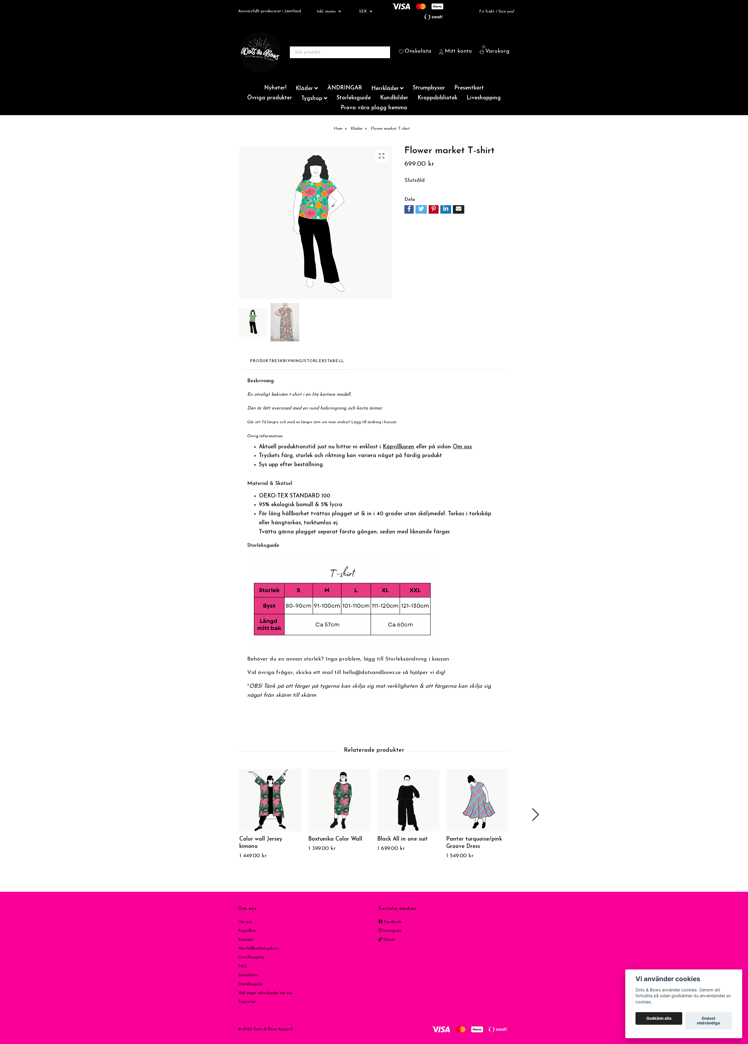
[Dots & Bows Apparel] (260, 52)
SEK (363, 11)
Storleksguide (354, 98)
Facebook (391, 922)
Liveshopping (484, 98)
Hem (338, 129)
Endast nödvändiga (708, 1021)
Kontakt (245, 940)
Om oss (245, 922)
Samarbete (248, 975)
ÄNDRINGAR (344, 88)
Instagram (392, 931)
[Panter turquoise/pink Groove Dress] (477, 800)
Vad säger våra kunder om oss (265, 993)
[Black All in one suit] (408, 800)
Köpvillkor (247, 931)
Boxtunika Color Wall (335, 839)
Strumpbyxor (429, 88)
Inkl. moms (327, 11)
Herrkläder (385, 88)
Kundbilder (394, 98)
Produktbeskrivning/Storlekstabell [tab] (297, 361)
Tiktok (388, 940)
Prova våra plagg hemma (374, 108)
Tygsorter (247, 1002)
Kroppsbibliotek (437, 98)
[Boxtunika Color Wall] (339, 800)
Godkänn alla (658, 1018)
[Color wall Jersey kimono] (270, 800)
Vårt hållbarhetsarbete (258, 948)
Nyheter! (275, 88)
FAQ (242, 966)
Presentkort (469, 88)
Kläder (304, 88)
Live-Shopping (251, 957)
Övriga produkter (269, 98)
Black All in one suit (402, 839)
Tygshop (311, 98)
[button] (535, 814)
